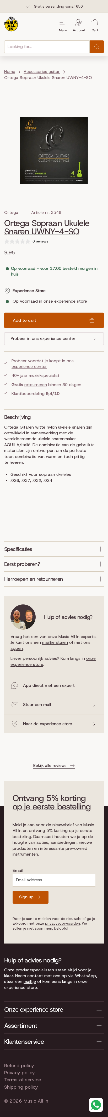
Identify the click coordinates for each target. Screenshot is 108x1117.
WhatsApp (85, 975)
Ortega (11, 212)
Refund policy (19, 1065)
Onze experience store (33, 1009)
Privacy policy (19, 1072)
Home (9, 71)
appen (16, 648)
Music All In (36, 1101)
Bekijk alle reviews (50, 765)
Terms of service (22, 1080)
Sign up (26, 897)
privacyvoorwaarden (62, 923)
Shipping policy (21, 1087)
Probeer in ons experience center (43, 338)
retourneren (35, 384)
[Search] (97, 46)
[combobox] (46, 47)
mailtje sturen (55, 642)
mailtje (30, 981)
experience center (29, 366)
